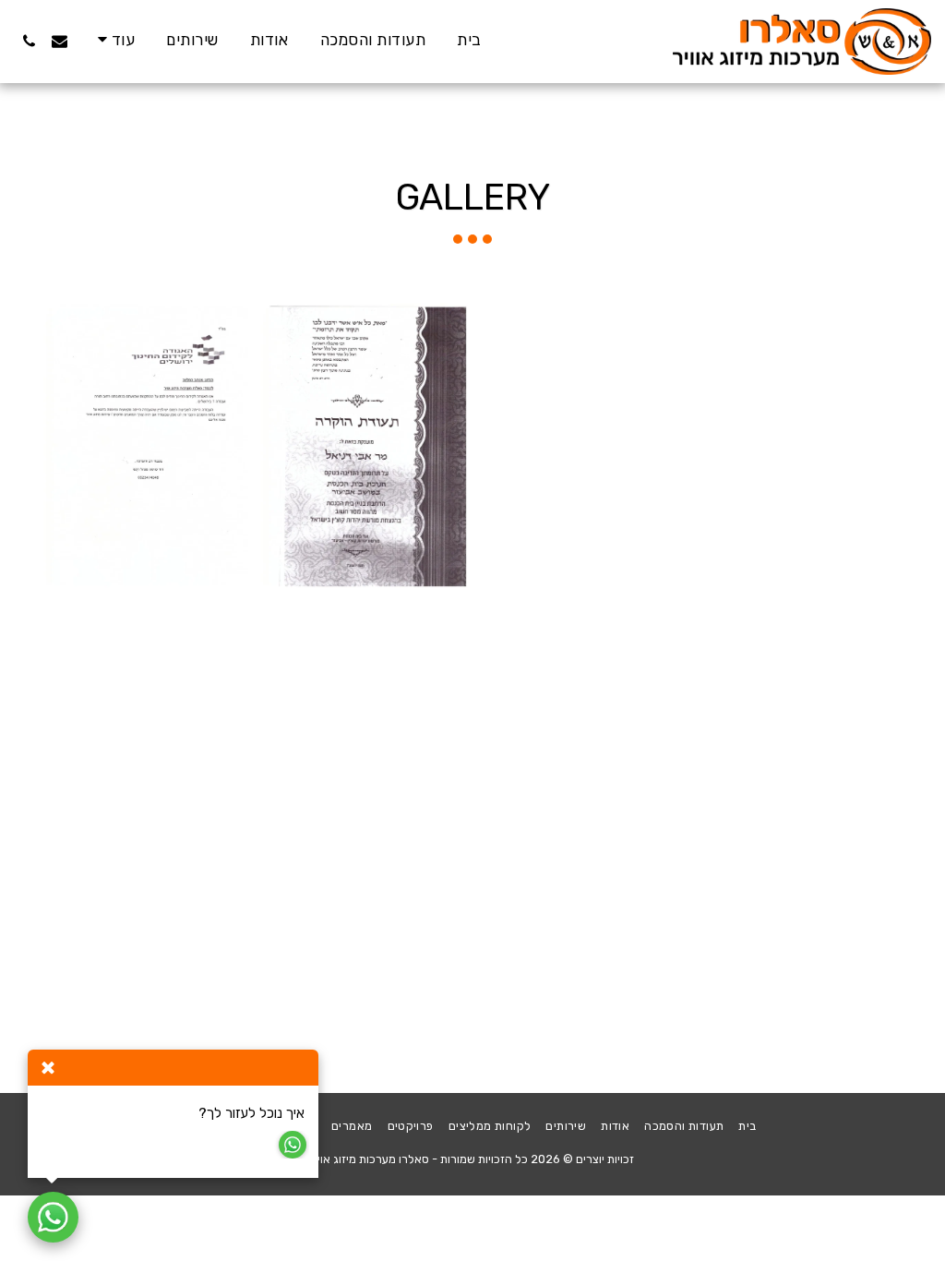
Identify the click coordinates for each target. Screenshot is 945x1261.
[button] (59, 41)
